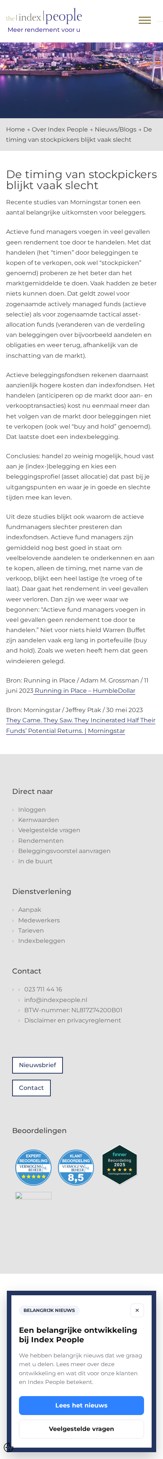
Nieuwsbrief (37, 1065)
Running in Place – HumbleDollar (84, 690)
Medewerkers (39, 920)
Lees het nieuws (81, 1405)
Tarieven (31, 930)
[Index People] (44, 16)
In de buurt (35, 861)
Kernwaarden (38, 819)
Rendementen (41, 840)
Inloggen (32, 809)
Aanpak (29, 909)
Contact (31, 1087)
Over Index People (60, 129)
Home (15, 129)
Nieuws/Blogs (115, 129)
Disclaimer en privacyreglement (72, 1020)
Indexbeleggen (41, 940)
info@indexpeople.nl (55, 999)
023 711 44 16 (43, 989)
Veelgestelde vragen (49, 830)
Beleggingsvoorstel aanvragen (64, 851)
